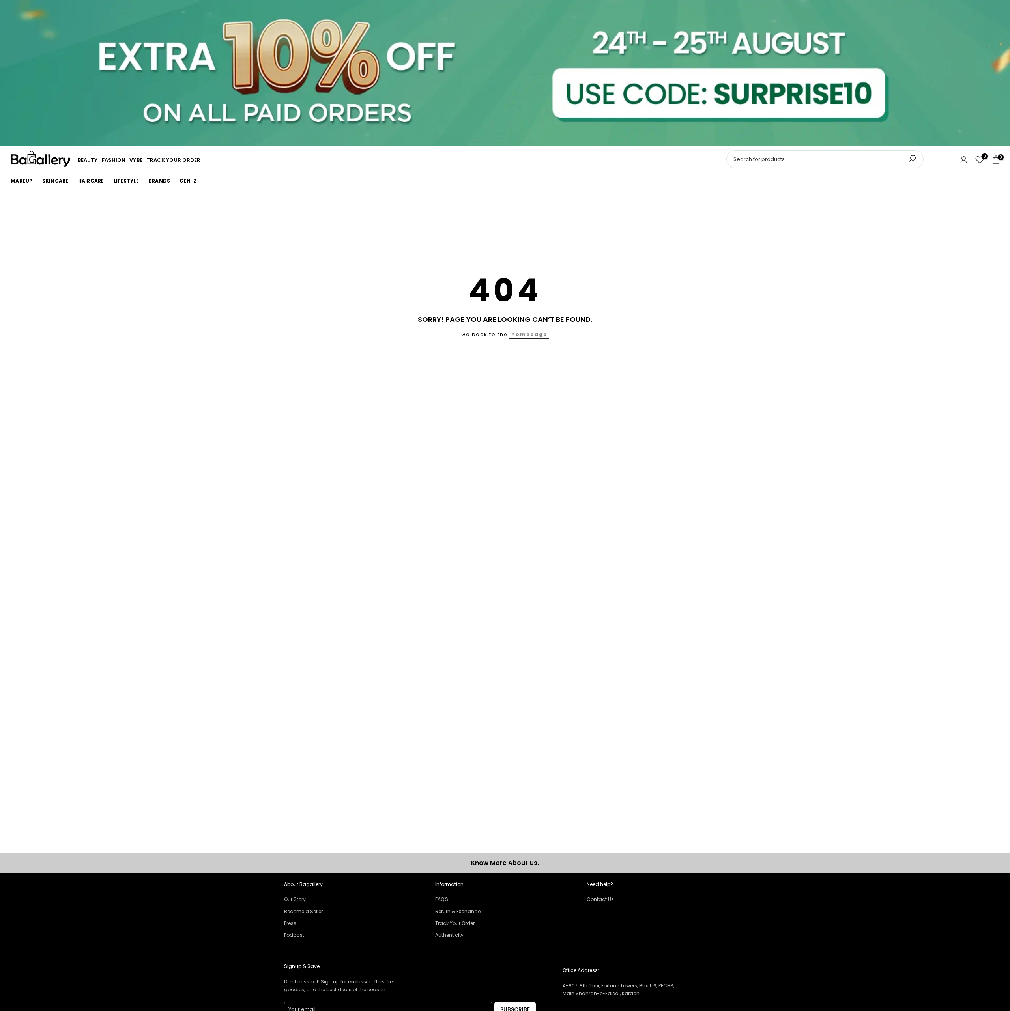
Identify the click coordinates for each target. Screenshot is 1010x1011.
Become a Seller (303, 911)
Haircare (91, 181)
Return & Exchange (458, 911)
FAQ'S (441, 899)
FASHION (114, 160)
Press (290, 923)
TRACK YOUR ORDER (173, 160)
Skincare (55, 181)
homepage (529, 334)
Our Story (295, 899)
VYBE (135, 160)
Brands (159, 181)
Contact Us (600, 899)
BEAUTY (88, 160)
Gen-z (188, 181)
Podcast (294, 935)
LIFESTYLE (126, 181)
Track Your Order (455, 923)
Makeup (22, 181)
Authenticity (449, 935)
